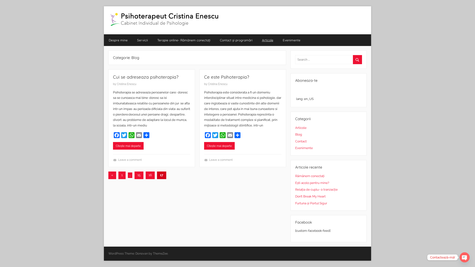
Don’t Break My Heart (310, 196)
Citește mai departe (128, 146)
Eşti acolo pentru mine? (312, 183)
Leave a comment (130, 159)
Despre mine (118, 40)
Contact (301, 141)
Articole (267, 40)
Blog (298, 134)
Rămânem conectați (310, 176)
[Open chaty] (465, 257)
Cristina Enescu (126, 84)
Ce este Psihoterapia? (226, 77)
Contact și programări (236, 40)
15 (138, 175)
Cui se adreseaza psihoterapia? (145, 77)
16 (150, 175)
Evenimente (291, 40)
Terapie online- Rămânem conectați (183, 40)
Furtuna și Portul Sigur (311, 203)
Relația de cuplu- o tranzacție (316, 189)
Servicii (142, 40)
